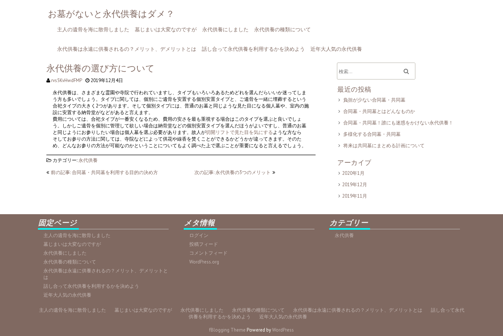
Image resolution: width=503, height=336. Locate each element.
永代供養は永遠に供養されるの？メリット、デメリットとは (126, 49)
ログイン (198, 235)
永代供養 (88, 160)
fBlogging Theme (227, 330)
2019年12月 (354, 184)
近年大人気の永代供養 (336, 49)
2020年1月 (353, 173)
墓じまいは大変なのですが (166, 29)
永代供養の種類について (282, 29)
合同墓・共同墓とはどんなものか (379, 111)
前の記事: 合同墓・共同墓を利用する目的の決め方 (104, 172)
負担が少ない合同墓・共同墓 (374, 100)
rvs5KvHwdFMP (66, 80)
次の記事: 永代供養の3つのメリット (232, 172)
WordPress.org (204, 262)
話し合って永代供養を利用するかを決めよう (253, 49)
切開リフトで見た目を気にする (239, 132)
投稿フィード (203, 244)
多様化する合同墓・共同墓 (372, 134)
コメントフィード (208, 253)
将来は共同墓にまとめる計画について (384, 145)
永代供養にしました (225, 29)
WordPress (283, 330)
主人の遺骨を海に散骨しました (93, 29)
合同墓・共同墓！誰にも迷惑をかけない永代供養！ (398, 123)
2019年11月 (354, 196)
